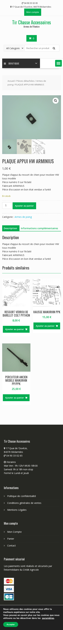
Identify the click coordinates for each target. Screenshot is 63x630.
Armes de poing (23, 216)
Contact (11, 545)
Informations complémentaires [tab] (39, 228)
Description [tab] (10, 228)
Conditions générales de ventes (24, 503)
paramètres (48, 618)
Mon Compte (14, 531)
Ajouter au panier (24, 205)
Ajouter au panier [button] (14, 329)
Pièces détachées (25, 80)
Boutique (14, 63)
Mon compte (32, 12)
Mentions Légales (17, 509)
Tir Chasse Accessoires (31, 22)
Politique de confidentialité (21, 496)
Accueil (11, 80)
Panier (10, 538)
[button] (58, 63)
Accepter (11, 624)
